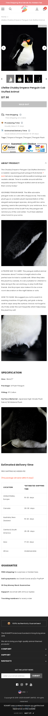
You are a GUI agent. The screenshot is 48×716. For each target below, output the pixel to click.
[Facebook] (16, 684)
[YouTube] (30, 684)
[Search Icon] (13, 9)
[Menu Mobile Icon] (2, 9)
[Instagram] (21, 684)
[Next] (44, 48)
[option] (24, 48)
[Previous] (3, 48)
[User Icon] (37, 9)
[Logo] (24, 9)
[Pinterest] (26, 684)
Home (3, 17)
